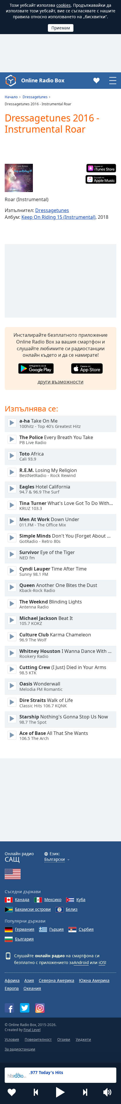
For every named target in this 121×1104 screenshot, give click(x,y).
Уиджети (83, 1039)
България (24, 939)
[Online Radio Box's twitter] (24, 1008)
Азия (29, 980)
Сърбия (86, 929)
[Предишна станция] (36, 1092)
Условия (12, 1039)
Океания (32, 988)
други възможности (60, 381)
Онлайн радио (19, 857)
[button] (60, 1092)
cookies (63, 5)
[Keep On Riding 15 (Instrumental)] (19, 178)
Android (81, 962)
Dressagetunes (52, 210)
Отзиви (63, 1039)
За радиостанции (20, 1049)
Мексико (52, 899)
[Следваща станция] (85, 1092)
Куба (80, 899)
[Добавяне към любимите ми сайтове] (12, 1092)
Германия (24, 929)
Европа (12, 988)
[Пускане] (12, 422)
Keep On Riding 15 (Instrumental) (58, 217)
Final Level (32, 1029)
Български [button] (54, 859)
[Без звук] (109, 1092)
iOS (102, 962)
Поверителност (38, 1039)
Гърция (56, 929)
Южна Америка (94, 980)
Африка (12, 980)
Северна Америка (56, 980)
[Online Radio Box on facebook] (9, 1008)
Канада (22, 899)
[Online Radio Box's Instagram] (40, 1008)
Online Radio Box (42, 80)
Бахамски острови (33, 909)
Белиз (72, 909)
